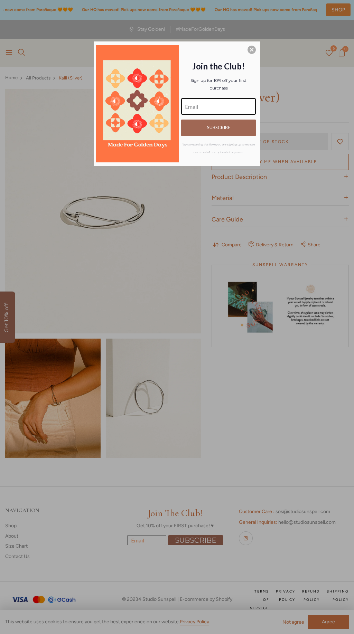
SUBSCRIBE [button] (218, 127)
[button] (252, 50)
